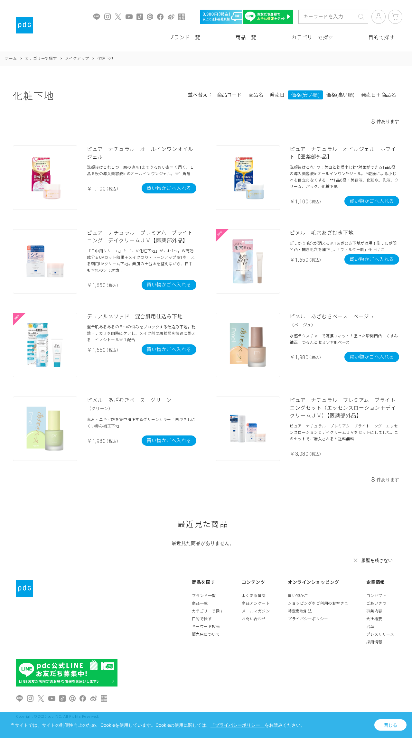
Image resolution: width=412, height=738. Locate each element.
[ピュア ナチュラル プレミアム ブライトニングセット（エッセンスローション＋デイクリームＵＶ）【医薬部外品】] (248, 429)
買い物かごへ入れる (169, 188)
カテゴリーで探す (312, 37)
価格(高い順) (340, 95)
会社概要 (374, 619)
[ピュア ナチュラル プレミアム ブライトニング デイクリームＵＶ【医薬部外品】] (45, 261)
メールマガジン (256, 611)
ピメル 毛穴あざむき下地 (321, 233)
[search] (361, 16)
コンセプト (376, 595)
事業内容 (374, 611)
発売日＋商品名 (378, 95)
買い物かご (298, 595)
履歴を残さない (377, 560)
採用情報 (374, 642)
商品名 (256, 95)
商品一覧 (246, 37)
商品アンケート (256, 603)
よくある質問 (254, 595)
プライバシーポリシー (308, 619)
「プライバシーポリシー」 (238, 725)
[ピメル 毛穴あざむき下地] (248, 261)
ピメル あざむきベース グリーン (129, 400)
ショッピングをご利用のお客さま (318, 603)
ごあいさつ (376, 603)
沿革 (370, 626)
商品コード (229, 95)
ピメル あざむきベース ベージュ (332, 316)
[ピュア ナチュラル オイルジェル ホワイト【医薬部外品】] (248, 177)
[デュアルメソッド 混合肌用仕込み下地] (45, 345)
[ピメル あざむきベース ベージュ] (248, 345)
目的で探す (202, 619)
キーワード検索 (206, 626)
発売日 (277, 95)
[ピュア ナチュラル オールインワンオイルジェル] (45, 177)
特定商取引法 (300, 611)
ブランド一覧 (185, 37)
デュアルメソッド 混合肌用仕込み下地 (135, 316)
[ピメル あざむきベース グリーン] (45, 429)
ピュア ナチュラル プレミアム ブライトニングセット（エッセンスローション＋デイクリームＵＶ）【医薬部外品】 (343, 408)
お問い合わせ (254, 619)
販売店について (206, 634)
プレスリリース (380, 634)
